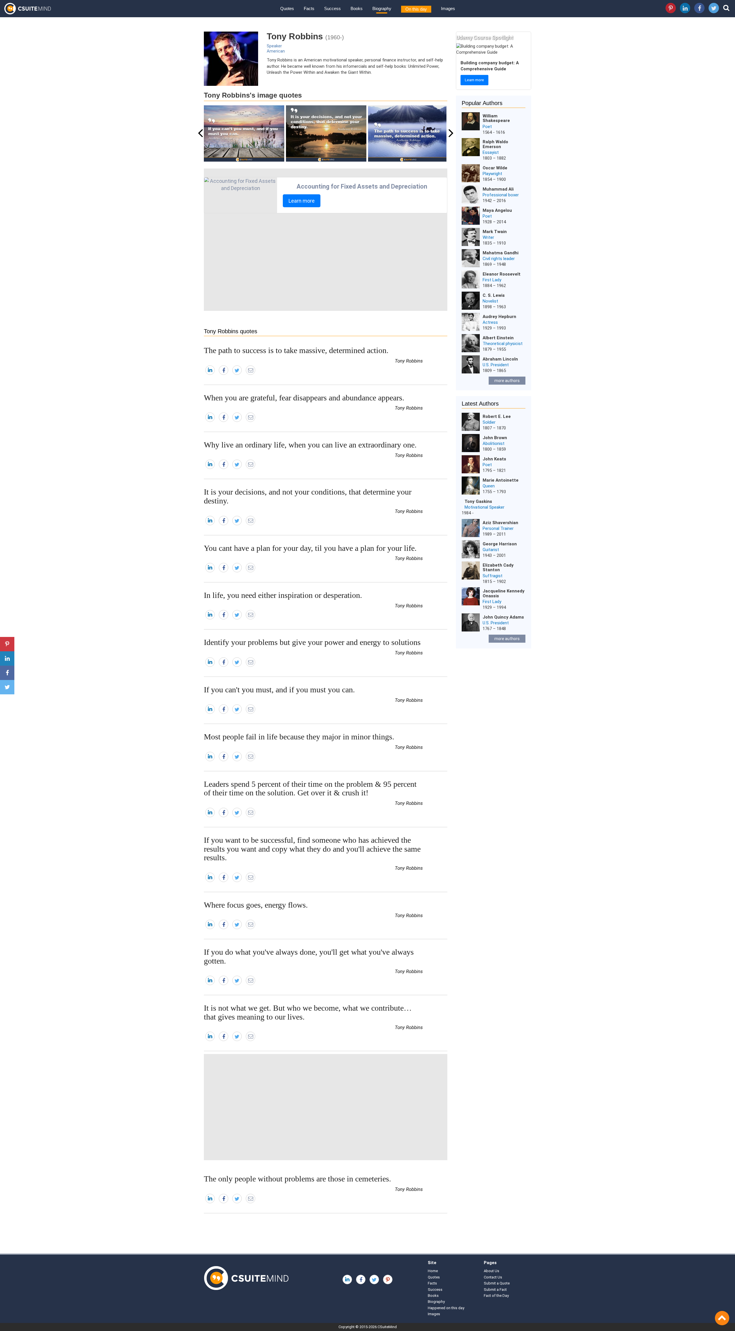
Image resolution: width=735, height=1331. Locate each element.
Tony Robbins (409, 361)
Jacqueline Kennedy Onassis (504, 593)
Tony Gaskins (478, 501)
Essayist (491, 152)
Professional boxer (501, 194)
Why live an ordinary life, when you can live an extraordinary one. (310, 444)
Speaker (274, 46)
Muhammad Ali (498, 189)
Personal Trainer (498, 528)
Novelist (490, 301)
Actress (490, 322)
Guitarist (491, 549)
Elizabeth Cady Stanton (498, 568)
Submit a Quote (497, 1283)
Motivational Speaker (484, 507)
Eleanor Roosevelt (502, 274)
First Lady (492, 279)
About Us (491, 1271)
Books (357, 8)
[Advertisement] (325, 262)
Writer (488, 237)
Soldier (489, 422)
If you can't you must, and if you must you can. (279, 689)
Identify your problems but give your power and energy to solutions (312, 642)
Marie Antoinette (501, 480)
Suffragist (492, 575)
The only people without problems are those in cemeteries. (297, 1178)
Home (433, 1271)
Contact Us (493, 1277)
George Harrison (500, 544)
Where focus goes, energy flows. (256, 904)
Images (448, 8)
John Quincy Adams (503, 617)
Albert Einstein (498, 337)
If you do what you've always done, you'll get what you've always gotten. (309, 956)
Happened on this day (446, 1308)
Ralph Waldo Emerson (495, 144)
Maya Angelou (497, 210)
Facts (309, 8)
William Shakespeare (496, 118)
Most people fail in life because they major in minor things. (299, 736)
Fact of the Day (496, 1295)
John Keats (494, 459)
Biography (381, 8)
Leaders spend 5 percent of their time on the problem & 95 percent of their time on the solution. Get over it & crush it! (310, 788)
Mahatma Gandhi (501, 252)
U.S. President (496, 364)
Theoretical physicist (503, 343)
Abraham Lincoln (500, 359)
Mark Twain (495, 231)
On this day (416, 9)
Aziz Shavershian (500, 522)
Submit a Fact (495, 1289)
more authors (507, 380)
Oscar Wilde (495, 168)
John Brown (495, 437)
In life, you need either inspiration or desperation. (283, 595)
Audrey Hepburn (499, 316)
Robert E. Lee (497, 416)
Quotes (287, 8)
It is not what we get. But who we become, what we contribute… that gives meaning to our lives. (308, 1012)
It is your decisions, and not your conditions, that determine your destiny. (307, 496)
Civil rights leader (499, 258)
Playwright (492, 173)
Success (332, 8)
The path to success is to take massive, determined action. (296, 350)
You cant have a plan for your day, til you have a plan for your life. (310, 548)
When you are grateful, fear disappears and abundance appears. (304, 397)
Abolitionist (493, 443)
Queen (489, 486)
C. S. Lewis (494, 295)
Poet (487, 126)
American (276, 51)
